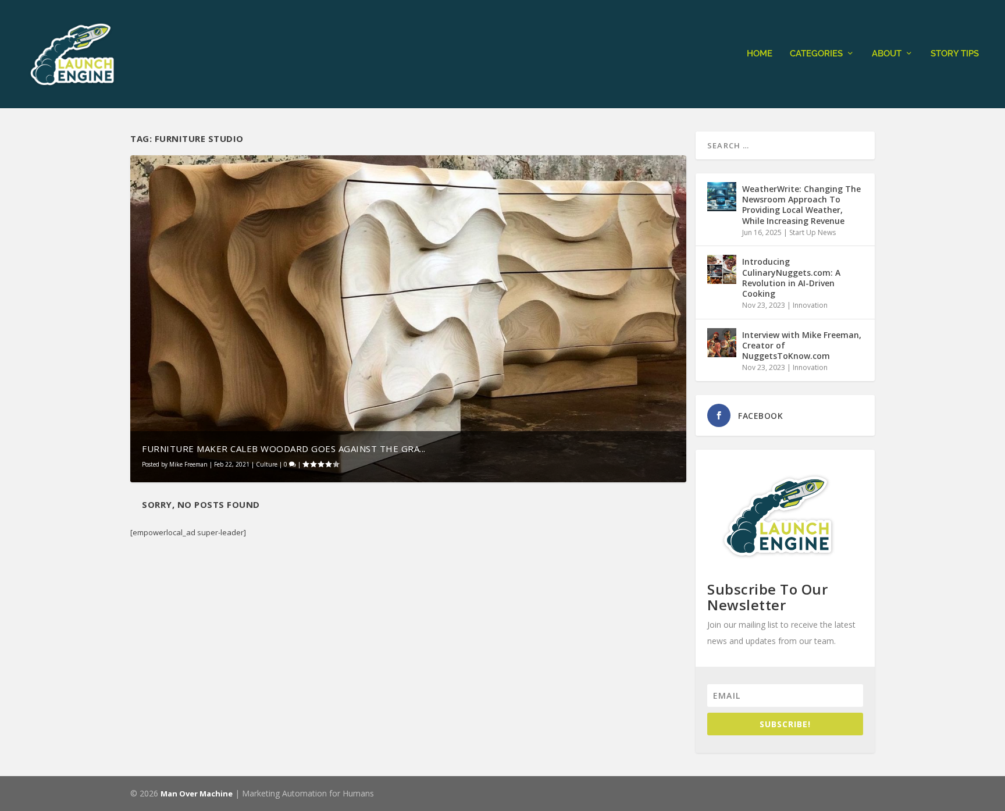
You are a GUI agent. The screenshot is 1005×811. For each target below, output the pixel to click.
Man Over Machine (197, 793)
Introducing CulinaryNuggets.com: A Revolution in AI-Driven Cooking (791, 277)
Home (759, 54)
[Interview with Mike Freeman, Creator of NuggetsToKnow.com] (721, 342)
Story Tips (955, 54)
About (886, 54)
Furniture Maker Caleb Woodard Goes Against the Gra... (284, 448)
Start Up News (812, 232)
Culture (266, 464)
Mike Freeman (188, 464)
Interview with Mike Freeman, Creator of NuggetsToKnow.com (801, 345)
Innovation (810, 305)
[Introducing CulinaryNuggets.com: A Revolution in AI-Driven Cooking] (721, 269)
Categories (816, 54)
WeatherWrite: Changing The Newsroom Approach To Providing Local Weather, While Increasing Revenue (801, 204)
